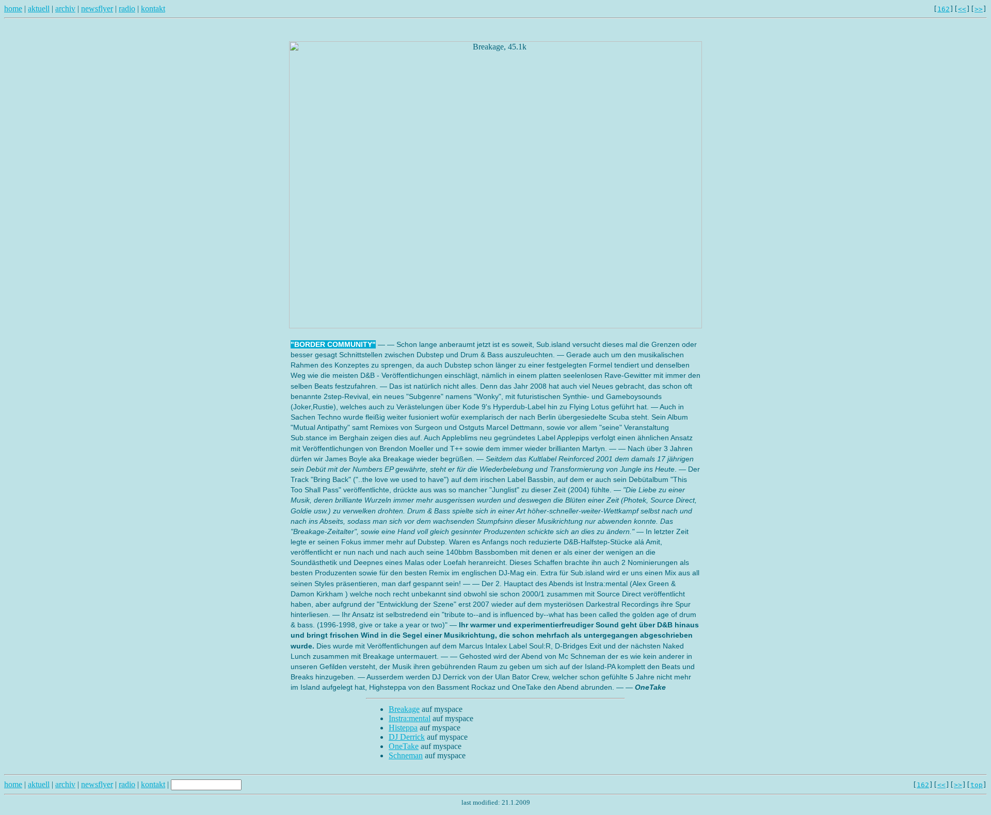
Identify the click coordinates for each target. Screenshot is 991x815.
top (976, 785)
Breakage (404, 709)
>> (978, 9)
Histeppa (403, 727)
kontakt (153, 8)
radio (127, 8)
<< (962, 9)
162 (943, 9)
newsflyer (97, 8)
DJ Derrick (407, 737)
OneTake (404, 746)
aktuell (39, 8)
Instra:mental (409, 718)
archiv (65, 8)
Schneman (406, 755)
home (13, 8)
